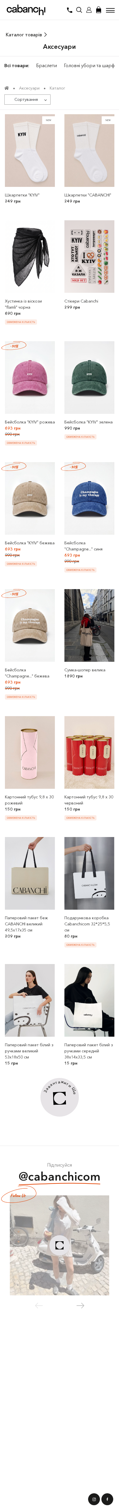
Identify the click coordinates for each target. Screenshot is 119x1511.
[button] (80, 1305)
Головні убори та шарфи (91, 65)
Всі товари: (16, 65)
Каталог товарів (24, 34)
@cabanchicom (60, 1176)
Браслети (46, 65)
